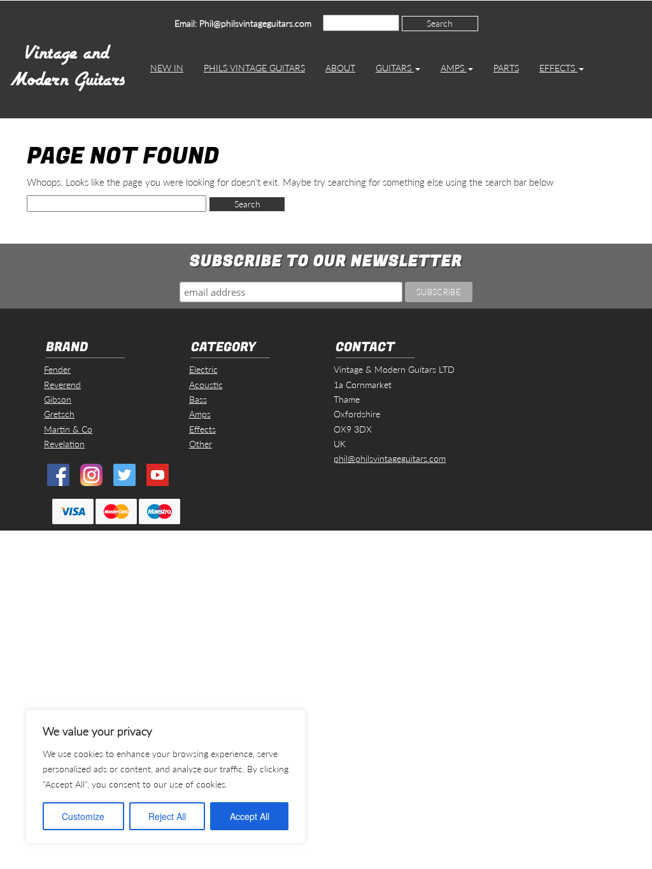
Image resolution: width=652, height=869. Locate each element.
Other (200, 443)
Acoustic (206, 384)
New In (166, 67)
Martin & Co (68, 429)
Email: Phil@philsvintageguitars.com (242, 23)
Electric (203, 369)
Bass (198, 399)
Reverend (62, 384)
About (340, 67)
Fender (57, 369)
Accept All (249, 816)
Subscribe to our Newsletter (326, 261)
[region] (165, 777)
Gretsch (59, 413)
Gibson (57, 399)
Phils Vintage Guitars (254, 67)
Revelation (64, 443)
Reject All (167, 816)
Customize (83, 816)
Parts (506, 67)
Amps (454, 67)
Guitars (395, 67)
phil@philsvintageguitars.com (390, 458)
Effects (558, 67)
